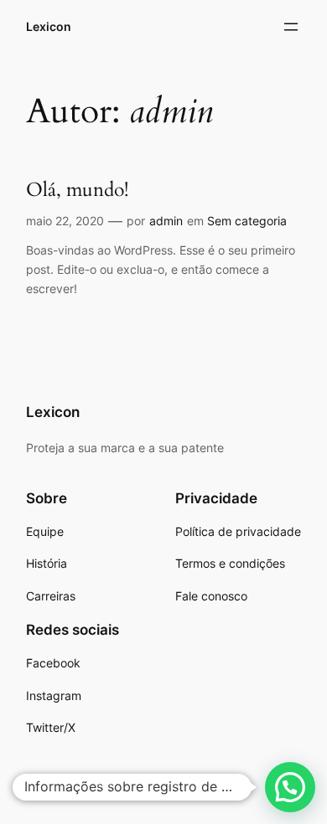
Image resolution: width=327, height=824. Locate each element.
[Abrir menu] (291, 27)
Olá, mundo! (77, 189)
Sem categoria (247, 221)
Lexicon (48, 26)
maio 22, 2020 (65, 221)
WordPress (121, 788)
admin (166, 221)
